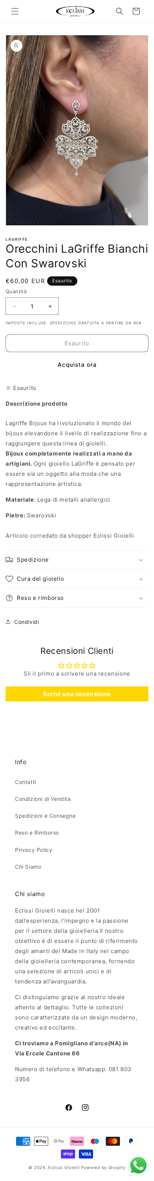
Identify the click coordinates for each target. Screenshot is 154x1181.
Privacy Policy (33, 850)
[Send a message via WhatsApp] (138, 1165)
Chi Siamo (28, 866)
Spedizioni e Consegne (45, 815)
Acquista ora (77, 364)
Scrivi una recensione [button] (77, 694)
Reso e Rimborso (37, 832)
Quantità (16, 291)
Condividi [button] (26, 622)
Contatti (25, 782)
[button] (15, 11)
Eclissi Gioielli (64, 1167)
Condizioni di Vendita (43, 799)
